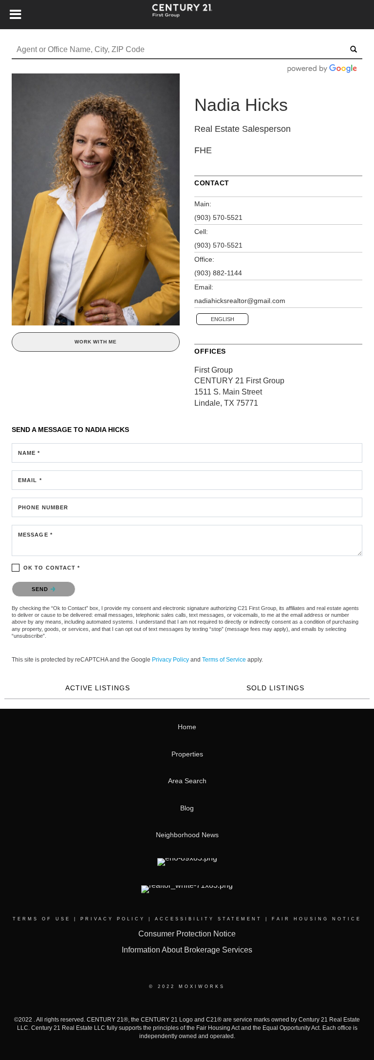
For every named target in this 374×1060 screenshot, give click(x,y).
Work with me (96, 341)
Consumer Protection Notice (187, 934)
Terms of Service (224, 659)
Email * (30, 480)
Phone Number (43, 507)
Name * (29, 453)
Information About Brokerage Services (187, 950)
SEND (41, 589)
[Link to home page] (187, 14)
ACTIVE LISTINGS (97, 688)
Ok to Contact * (51, 568)
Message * (35, 535)
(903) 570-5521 (218, 217)
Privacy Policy (170, 659)
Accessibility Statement (208, 918)
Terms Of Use (42, 918)
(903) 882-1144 (218, 273)
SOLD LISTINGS (275, 688)
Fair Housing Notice (316, 918)
